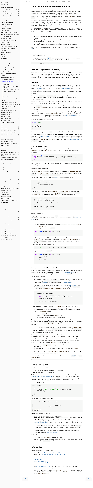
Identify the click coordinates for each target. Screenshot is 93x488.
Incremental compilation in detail (11, 104)
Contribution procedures (7, 22)
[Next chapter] (89, 479)
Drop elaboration (5, 194)
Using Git (3, 26)
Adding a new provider (37, 213)
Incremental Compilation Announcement (44, 463)
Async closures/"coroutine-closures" (10, 200)
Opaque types (5, 183)
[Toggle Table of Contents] (23, 1)
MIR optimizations (6, 207)
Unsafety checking (6, 190)
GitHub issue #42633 (39, 459)
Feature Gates (5, 42)
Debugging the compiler (7, 13)
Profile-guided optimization (8, 223)
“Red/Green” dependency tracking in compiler (53, 454)
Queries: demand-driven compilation (7, 82)
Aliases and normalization (7, 165)
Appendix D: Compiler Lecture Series (9, 235)
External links (6, 96)
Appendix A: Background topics (8, 229)
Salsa (4, 108)
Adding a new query (7, 95)
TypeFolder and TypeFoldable (8, 163)
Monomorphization (6, 213)
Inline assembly (5, 137)
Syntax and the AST (6, 127)
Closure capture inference (7, 198)
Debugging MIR (5, 209)
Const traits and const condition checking (9, 185)
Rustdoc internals (5, 116)
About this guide (4, 4)
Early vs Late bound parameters (9, 157)
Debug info (4, 219)
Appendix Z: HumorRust (6, 239)
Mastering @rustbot (6, 28)
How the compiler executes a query (11, 86)
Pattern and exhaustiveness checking (10, 188)
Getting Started (4, 2)
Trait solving (4, 171)
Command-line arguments (7, 141)
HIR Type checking (6, 179)
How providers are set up (10, 89)
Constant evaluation (6, 211)
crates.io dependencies (6, 17)
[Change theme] (26, 1)
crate (46, 136)
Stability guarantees (6, 36)
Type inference (5, 169)
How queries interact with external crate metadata (10, 92)
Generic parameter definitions (8, 152)
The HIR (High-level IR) (6, 129)
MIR (32, 49)
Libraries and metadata (7, 221)
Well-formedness (5, 173)
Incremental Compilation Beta (41, 461)
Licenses (3, 54)
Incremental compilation (9, 102)
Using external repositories (8, 48)
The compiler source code (7, 79)
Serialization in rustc (6, 112)
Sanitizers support (6, 227)
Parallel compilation (6, 114)
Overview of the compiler (7, 77)
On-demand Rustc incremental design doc (54, 453)
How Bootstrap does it (6, 65)
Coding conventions (6, 44)
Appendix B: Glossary (5, 231)
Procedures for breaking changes (9, 46)
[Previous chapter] (25, 479)
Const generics (5, 181)
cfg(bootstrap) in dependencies (9, 71)
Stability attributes (6, 38)
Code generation (5, 217)
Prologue (3, 61)
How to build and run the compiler (9, 9)
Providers (6, 87)
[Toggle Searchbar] (29, 1)
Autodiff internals (5, 120)
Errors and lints (5, 145)
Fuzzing (3, 50)
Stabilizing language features (8, 40)
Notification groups (6, 52)
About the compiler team (7, 24)
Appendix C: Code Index (6, 233)
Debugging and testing (8, 106)
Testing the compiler (6, 11)
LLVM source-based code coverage (9, 225)
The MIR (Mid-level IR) (6, 134)
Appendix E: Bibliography (6, 237)
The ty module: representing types (8, 160)
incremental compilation (52, 432)
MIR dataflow (4, 192)
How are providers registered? (39, 168)
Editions (3, 56)
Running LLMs (5, 30)
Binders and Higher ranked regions (8, 154)
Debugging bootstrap (6, 69)
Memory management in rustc (8, 110)
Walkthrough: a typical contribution (9, 32)
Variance (3, 175)
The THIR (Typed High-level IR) (8, 133)
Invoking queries (7, 84)
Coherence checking (6, 177)
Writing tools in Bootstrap (7, 67)
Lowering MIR (5, 215)
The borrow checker (6, 196)
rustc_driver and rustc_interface (9, 143)
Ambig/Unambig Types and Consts (9, 130)
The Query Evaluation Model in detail (10, 99)
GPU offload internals (6, 118)
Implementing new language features (10, 34)
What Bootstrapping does (7, 63)
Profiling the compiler (6, 15)
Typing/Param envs (6, 167)
